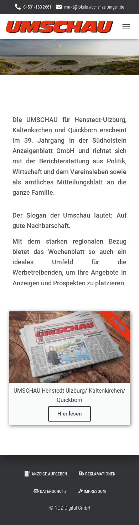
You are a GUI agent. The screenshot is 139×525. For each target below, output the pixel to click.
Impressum (95, 491)
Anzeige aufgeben (49, 474)
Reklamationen (100, 474)
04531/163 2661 (37, 7)
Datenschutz (53, 491)
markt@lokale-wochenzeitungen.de (94, 7)
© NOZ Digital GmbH (69, 508)
